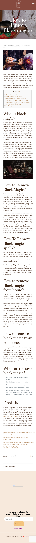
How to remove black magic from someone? (17, 102)
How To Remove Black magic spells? (15, 98)
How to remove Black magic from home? (16, 100)
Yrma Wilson (16, 46)
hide (20, 91)
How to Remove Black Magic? (13, 97)
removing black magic (10, 416)
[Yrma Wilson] (18, 4)
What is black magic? (11, 95)
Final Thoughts (9, 106)
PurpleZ (28, 536)
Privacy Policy (18, 528)
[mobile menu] (33, 3)
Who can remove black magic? (14, 104)
